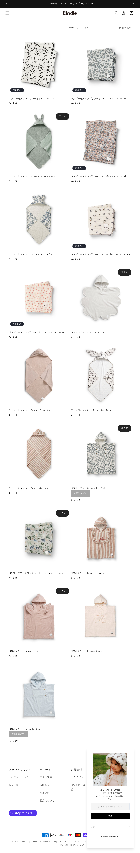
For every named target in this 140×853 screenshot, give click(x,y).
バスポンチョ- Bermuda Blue (25, 729)
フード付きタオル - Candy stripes (28, 488)
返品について (47, 800)
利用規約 (45, 793)
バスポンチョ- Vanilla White (87, 332)
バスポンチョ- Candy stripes (87, 573)
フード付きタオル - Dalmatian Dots (91, 410)
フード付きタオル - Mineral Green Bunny (32, 176)
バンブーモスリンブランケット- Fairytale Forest (36, 573)
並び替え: (74, 28)
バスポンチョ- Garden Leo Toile (89, 488)
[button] (7, 13)
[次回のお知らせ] (133, 4)
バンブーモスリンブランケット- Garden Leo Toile (99, 98)
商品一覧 (13, 785)
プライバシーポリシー (83, 777)
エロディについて (19, 777)
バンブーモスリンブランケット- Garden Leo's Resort (100, 254)
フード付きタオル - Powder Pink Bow (30, 410)
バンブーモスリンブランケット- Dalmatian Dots (35, 98)
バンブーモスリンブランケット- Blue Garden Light (99, 176)
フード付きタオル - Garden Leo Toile (30, 254)
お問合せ (45, 785)
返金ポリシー (71, 841)
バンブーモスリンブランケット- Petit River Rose (36, 332)
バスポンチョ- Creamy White (87, 651)
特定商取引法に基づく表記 (72, 845)
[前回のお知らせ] (6, 4)
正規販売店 (46, 777)
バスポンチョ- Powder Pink (24, 651)
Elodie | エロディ (30, 842)
